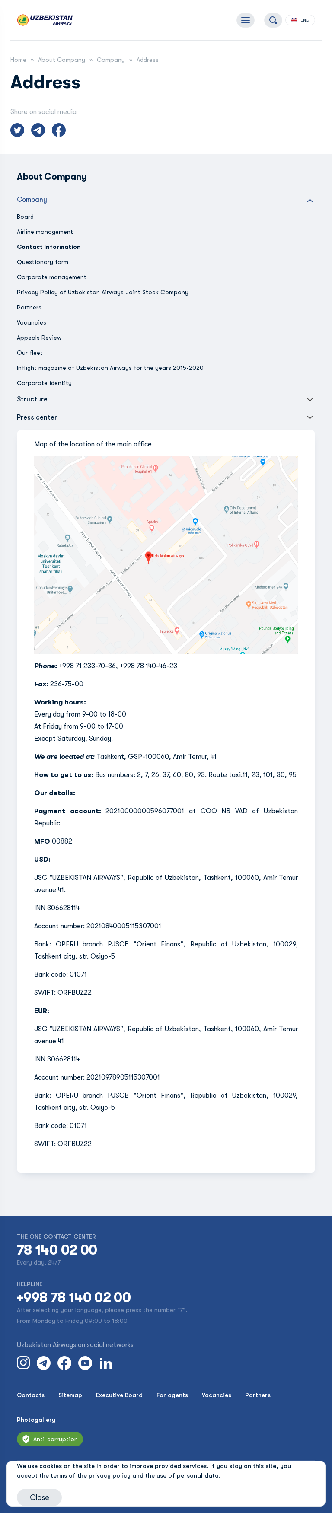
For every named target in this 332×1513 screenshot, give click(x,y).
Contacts (31, 1395)
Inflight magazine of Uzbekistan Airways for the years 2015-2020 (110, 367)
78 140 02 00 (57, 1250)
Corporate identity (44, 382)
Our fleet (30, 352)
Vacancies (31, 322)
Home (18, 59)
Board (25, 216)
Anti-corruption (55, 1439)
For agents (172, 1395)
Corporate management (51, 277)
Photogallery (36, 1419)
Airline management (45, 231)
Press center (37, 417)
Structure (32, 399)
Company (111, 59)
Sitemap (70, 1395)
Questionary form (42, 261)
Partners (29, 307)
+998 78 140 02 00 (74, 1298)
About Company (61, 59)
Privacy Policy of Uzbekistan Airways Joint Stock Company (102, 292)
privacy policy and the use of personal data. (154, 1475)
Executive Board (119, 1395)
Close (39, 1497)
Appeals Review (39, 337)
